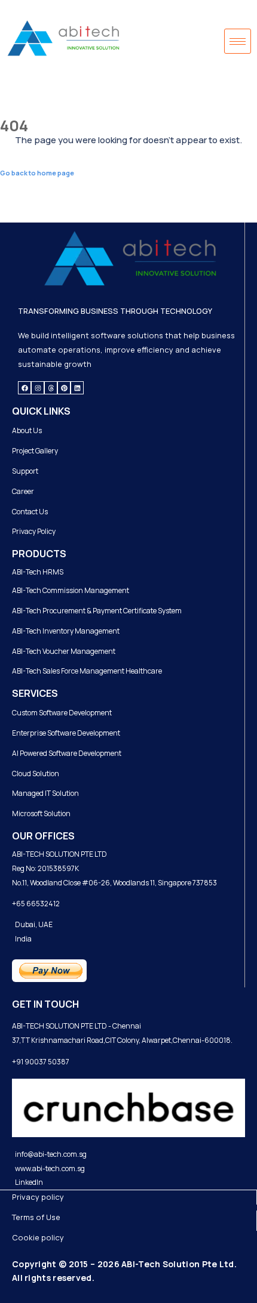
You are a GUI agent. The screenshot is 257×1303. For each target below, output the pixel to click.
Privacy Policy (34, 531)
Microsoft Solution (41, 813)
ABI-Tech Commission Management (70, 590)
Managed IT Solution (45, 793)
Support (25, 471)
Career (23, 491)
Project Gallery (35, 451)
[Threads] (50, 387)
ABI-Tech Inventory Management (66, 631)
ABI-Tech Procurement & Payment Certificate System (97, 611)
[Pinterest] (64, 387)
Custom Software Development (62, 713)
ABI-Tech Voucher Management (63, 651)
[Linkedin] (77, 387)
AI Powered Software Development (66, 753)
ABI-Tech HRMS (37, 572)
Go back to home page (37, 172)
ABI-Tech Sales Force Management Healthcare (87, 671)
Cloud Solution (35, 773)
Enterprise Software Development (66, 733)
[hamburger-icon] (237, 41)
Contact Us (30, 512)
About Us (27, 430)
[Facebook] (24, 387)
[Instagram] (37, 387)
